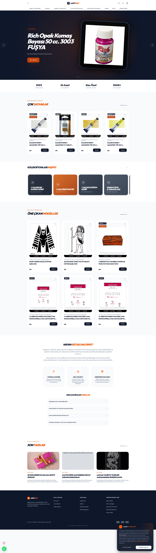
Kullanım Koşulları (84, 506)
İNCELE (34, 57)
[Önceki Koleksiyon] (122, 167)
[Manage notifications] (4, 543)
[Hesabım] (123, 3)
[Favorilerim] (118, 3)
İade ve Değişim (110, 504)
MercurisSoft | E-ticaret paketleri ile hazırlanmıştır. (78, 525)
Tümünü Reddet (126, 547)
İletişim (81, 504)
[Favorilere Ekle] (47, 114)
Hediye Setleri (57, 506)
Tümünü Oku (123, 446)
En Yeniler (56, 501)
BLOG (114, 8)
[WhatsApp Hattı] (4, 549)
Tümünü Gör (123, 105)
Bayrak (47, 8)
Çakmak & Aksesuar (60, 8)
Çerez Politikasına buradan (141, 541)
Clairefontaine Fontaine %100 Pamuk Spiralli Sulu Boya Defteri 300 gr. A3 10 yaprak (112, 319)
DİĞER (106, 8)
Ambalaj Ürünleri (35, 8)
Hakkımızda (83, 501)
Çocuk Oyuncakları (77, 8)
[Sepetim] (127, 3)
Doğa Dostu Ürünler (93, 8)
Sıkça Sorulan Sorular (111, 506)
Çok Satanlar (57, 504)
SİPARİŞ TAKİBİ (123, 8)
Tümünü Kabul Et (144, 547)
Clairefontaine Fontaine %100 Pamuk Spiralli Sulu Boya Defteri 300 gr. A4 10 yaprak (77, 319)
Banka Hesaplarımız (111, 509)
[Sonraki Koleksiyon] (127, 167)
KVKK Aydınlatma (84, 509)
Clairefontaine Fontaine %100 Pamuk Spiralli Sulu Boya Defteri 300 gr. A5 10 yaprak (43, 319)
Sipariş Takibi (109, 501)
